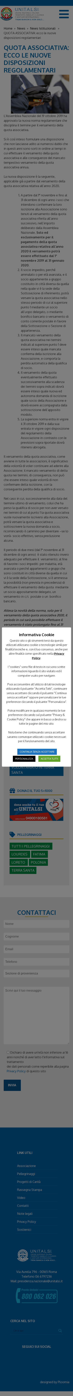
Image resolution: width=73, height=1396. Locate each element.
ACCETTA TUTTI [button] (49, 758)
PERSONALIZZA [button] (24, 758)
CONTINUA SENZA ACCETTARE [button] (37, 751)
